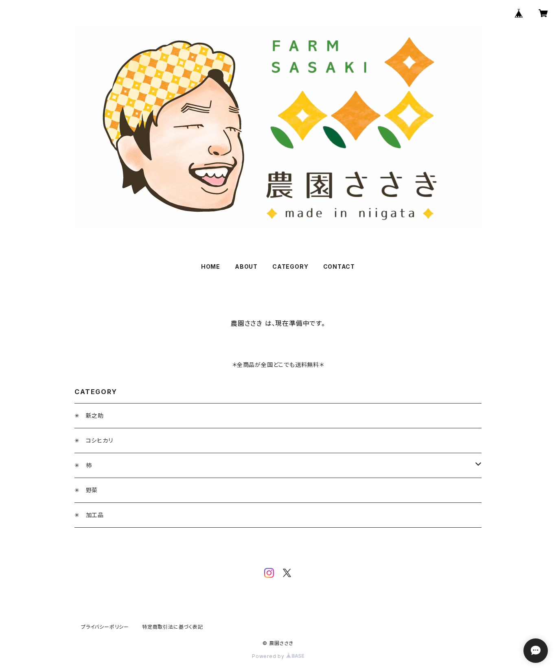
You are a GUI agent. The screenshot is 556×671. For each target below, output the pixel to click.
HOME (210, 266)
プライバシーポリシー (105, 627)
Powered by (269, 656)
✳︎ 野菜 (86, 490)
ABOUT (246, 266)
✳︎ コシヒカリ (93, 440)
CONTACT (339, 266)
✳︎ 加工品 (89, 514)
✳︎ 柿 (83, 465)
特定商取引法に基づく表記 (172, 627)
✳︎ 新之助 (89, 415)
